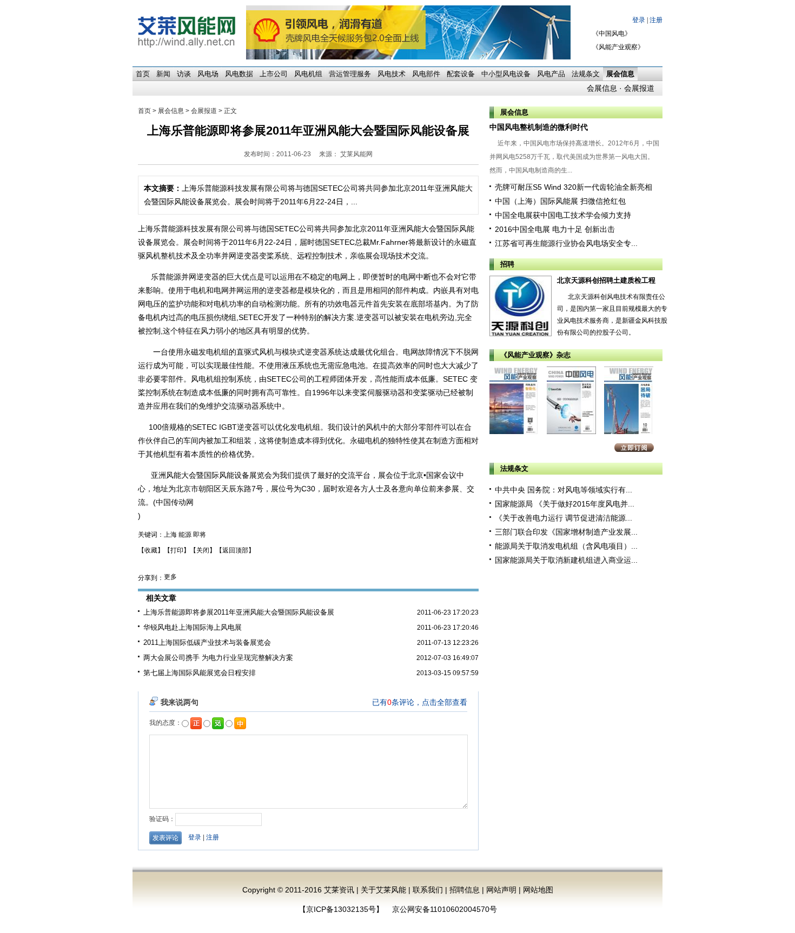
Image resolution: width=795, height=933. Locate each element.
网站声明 (501, 889)
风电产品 (551, 74)
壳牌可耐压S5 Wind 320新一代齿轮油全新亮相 (573, 187)
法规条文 (586, 74)
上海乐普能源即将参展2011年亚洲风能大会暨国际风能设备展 (238, 612)
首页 (143, 74)
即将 (199, 534)
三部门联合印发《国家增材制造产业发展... (566, 532)
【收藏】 (151, 550)
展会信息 (620, 74)
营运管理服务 (350, 74)
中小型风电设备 (506, 74)
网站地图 (538, 889)
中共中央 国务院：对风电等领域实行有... (563, 489)
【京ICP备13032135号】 (341, 909)
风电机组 (308, 74)
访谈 (184, 74)
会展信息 (602, 88)
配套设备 (461, 74)
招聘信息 (464, 889)
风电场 (207, 74)
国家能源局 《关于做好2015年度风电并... (564, 503)
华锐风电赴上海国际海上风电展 (192, 627)
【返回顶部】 (235, 550)
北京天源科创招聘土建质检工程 (606, 280)
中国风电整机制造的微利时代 (538, 127)
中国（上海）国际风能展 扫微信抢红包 (560, 201)
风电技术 (391, 74)
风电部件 (426, 74)
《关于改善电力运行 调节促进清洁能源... (563, 518)
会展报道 (639, 88)
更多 (170, 577)
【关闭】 (203, 550)
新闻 (163, 74)
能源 (184, 534)
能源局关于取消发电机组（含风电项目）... (566, 546)
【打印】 (177, 550)
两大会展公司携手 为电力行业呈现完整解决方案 (218, 658)
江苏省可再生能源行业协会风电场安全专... (566, 243)
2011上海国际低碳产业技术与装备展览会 (207, 642)
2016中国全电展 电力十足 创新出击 (555, 229)
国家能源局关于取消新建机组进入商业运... (566, 560)
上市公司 (274, 74)
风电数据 (239, 74)
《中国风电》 (611, 33)
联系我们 (428, 889)
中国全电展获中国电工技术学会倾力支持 (563, 215)
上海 (170, 534)
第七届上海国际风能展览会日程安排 (199, 673)
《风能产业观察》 (618, 47)
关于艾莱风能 (383, 889)
